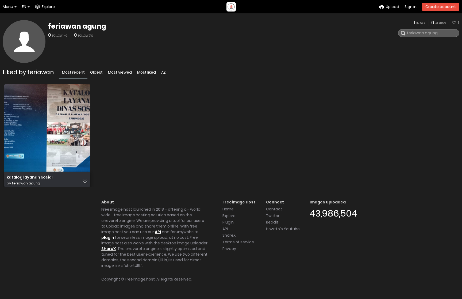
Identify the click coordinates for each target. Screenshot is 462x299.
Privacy (229, 248)
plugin (107, 237)
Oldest (96, 72)
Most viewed (120, 72)
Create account (440, 6)
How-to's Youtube (283, 229)
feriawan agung (77, 26)
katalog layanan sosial (30, 177)
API (158, 231)
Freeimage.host (140, 279)
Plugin (228, 222)
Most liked (146, 72)
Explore (229, 215)
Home (228, 209)
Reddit (272, 222)
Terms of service (238, 242)
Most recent (73, 72)
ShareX (108, 248)
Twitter (272, 215)
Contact (274, 209)
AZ (163, 72)
